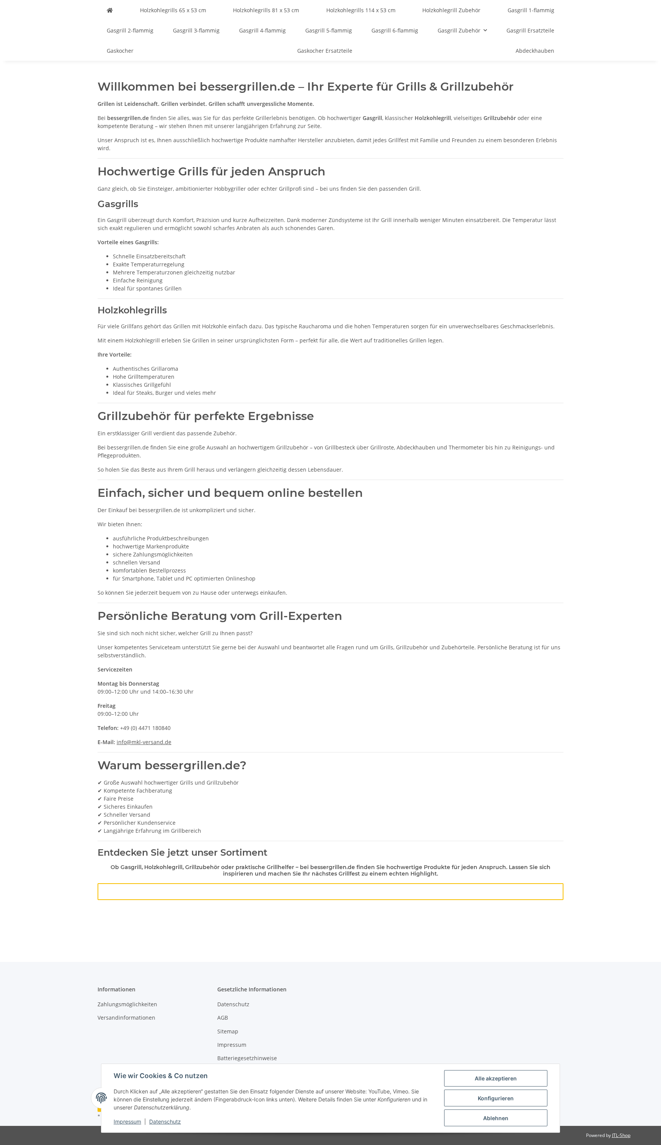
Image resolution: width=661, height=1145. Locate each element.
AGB (222, 1017)
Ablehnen (495, 1118)
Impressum (127, 1121)
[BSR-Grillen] (110, 10)
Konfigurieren (496, 1098)
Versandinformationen (126, 1017)
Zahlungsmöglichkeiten (127, 1004)
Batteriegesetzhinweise (247, 1058)
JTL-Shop (621, 1135)
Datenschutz (165, 1121)
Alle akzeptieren (496, 1078)
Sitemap (227, 1031)
